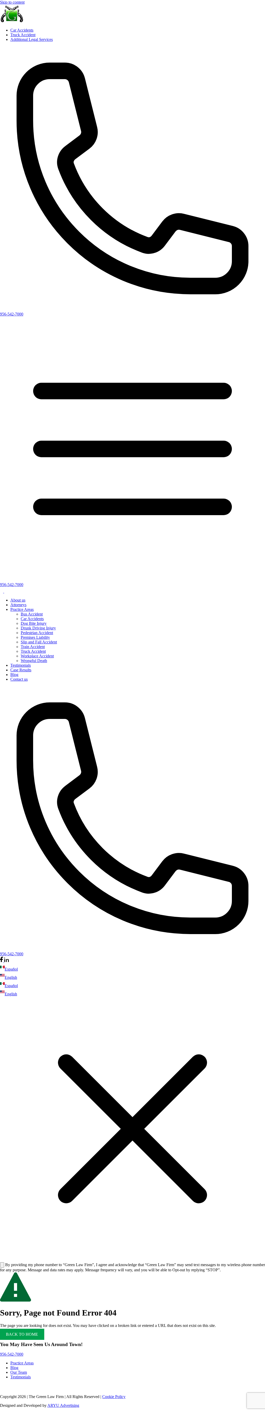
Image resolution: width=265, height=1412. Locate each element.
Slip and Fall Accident (39, 642)
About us (17, 600)
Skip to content (12, 2)
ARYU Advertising (63, 1405)
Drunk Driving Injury (38, 628)
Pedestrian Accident (37, 632)
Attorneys (18, 605)
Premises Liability (35, 637)
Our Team (18, 1372)
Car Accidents (21, 30)
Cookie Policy (114, 1396)
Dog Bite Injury (34, 623)
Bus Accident (32, 614)
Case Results (20, 670)
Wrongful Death (34, 660)
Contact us (19, 679)
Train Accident (33, 646)
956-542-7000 (11, 314)
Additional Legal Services (31, 39)
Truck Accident (22, 35)
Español (11, 969)
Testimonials (20, 665)
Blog (14, 674)
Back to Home (22, 1334)
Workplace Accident (37, 656)
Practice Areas (22, 609)
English (11, 977)
